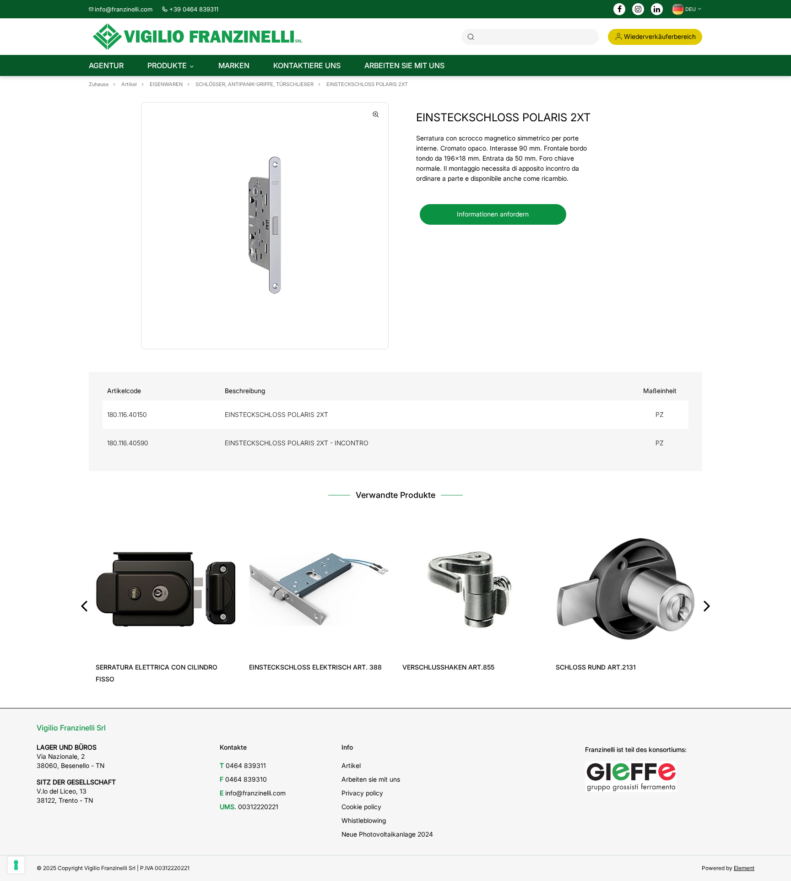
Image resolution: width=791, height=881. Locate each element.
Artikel (351, 765)
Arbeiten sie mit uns (370, 779)
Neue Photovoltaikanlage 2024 (387, 834)
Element (744, 868)
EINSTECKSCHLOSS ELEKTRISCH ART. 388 (315, 667)
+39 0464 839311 (193, 9)
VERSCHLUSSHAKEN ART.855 (448, 667)
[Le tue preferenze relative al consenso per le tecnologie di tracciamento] (16, 865)
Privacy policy (362, 793)
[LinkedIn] (657, 9)
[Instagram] (638, 9)
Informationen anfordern (493, 214)
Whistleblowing (363, 820)
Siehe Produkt (165, 646)
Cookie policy (361, 807)
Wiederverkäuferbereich (660, 36)
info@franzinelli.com (123, 9)
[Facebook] (620, 9)
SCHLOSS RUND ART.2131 (596, 667)
